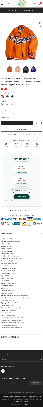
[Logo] (22, 3)
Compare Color (34, 59)
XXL (7, 104)
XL (12, 104)
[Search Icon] (8, 4)
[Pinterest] (3, 371)
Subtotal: (3, 117)
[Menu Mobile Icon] (2, 4)
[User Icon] (34, 4)
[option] (21, 10)
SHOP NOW (21, 196)
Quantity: (3, 110)
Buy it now (21, 129)
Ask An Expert (28, 210)
